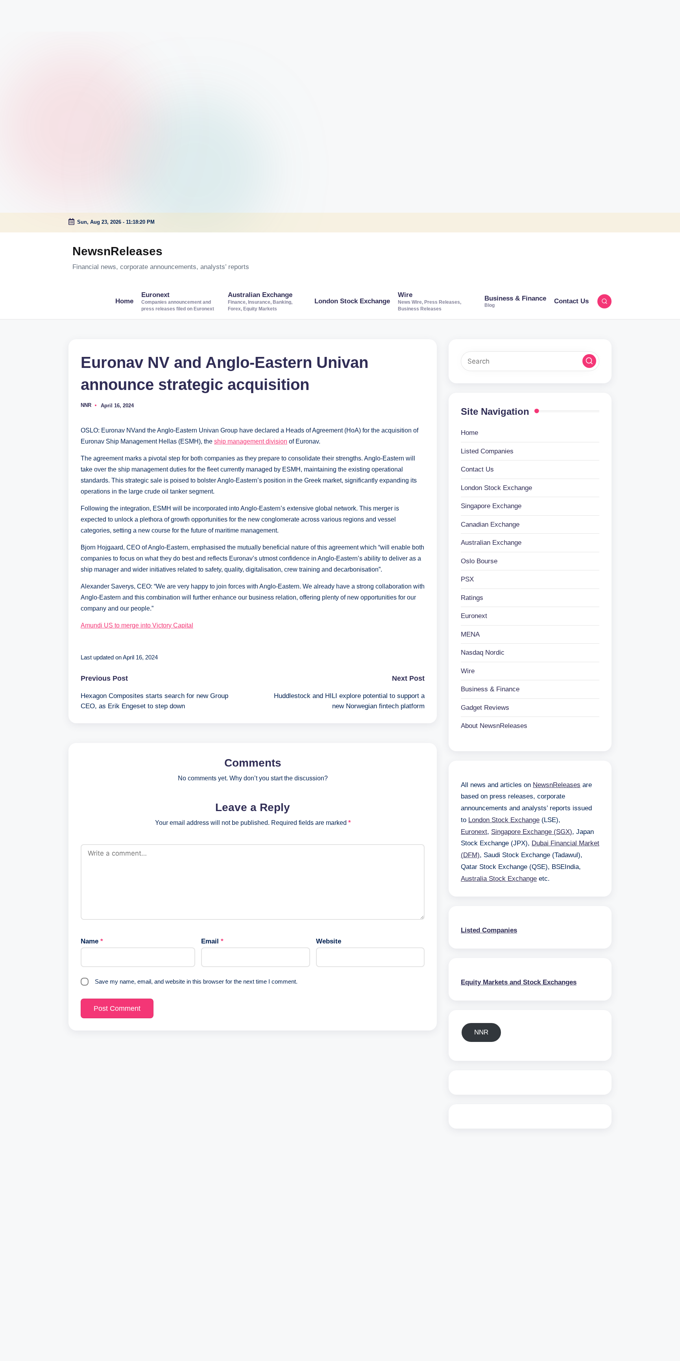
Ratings (472, 598)
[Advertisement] (49, 49)
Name (92, 941)
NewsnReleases (117, 251)
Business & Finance (490, 689)
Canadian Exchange (490, 524)
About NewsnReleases (494, 726)
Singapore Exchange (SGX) (531, 832)
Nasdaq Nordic (482, 652)
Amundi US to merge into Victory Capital (137, 625)
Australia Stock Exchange (499, 878)
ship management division (250, 441)
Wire (468, 671)
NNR (481, 1032)
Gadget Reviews (485, 707)
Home (469, 432)
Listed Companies (487, 451)
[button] (589, 361)
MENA (470, 634)
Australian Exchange (491, 542)
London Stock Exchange (496, 488)
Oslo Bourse (479, 561)
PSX (467, 579)
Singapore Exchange (491, 506)
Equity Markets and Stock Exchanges (519, 982)
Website (328, 941)
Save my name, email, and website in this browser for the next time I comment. (196, 981)
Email (212, 941)
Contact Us (477, 469)
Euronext (474, 616)
